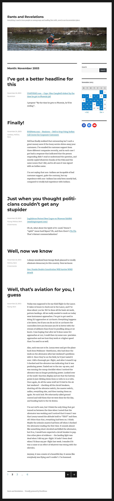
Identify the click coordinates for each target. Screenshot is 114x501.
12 (91, 100)
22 (101, 104)
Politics (16, 134)
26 (91, 108)
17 (83, 104)
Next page (74, 477)
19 (91, 104)
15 (101, 100)
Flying (9, 221)
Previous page (68, 477)
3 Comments (12, 224)
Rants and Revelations (25, 17)
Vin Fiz (73, 231)
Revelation (11, 96)
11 (87, 100)
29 (101, 108)
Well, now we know (29, 251)
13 (94, 100)
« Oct (87, 112)
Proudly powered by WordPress (36, 491)
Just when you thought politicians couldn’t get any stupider (41, 204)
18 (87, 104)
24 (84, 108)
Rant (9, 137)
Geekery (10, 134)
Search (84, 67)
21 (98, 104)
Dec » (102, 112)
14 (98, 100)
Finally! (15, 122)
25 (87, 108)
